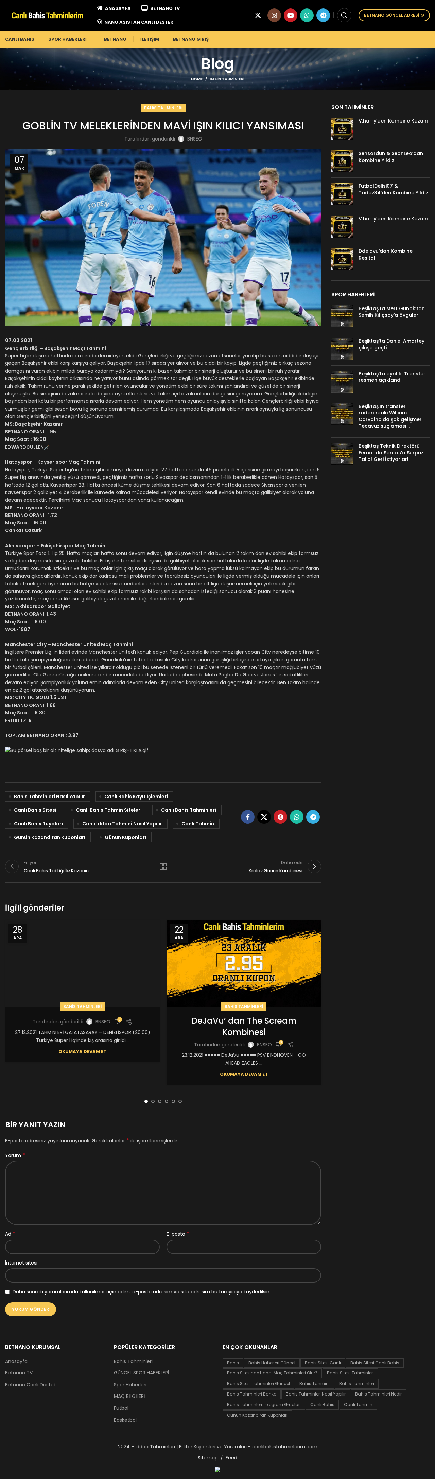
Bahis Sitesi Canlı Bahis (374, 1363)
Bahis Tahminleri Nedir (378, 1394)
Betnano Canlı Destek (30, 1385)
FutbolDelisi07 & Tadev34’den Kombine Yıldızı (394, 189)
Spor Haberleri (130, 1385)
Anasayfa (16, 1361)
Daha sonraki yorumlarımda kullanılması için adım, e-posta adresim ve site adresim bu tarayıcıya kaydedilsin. (142, 1291)
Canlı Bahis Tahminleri (188, 810)
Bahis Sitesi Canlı (323, 1363)
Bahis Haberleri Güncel (271, 1363)
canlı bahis (322, 1404)
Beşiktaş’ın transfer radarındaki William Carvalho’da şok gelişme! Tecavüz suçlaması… (390, 416)
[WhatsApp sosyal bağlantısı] (307, 15)
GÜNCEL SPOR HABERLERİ (141, 1373)
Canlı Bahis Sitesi (35, 810)
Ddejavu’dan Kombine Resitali (386, 254)
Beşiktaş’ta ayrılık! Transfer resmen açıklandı (392, 377)
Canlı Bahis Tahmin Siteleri (109, 810)
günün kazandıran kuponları (49, 837)
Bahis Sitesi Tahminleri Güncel (258, 1383)
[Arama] (344, 15)
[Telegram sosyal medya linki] (323, 15)
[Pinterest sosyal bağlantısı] (280, 817)
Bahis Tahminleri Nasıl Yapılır (49, 796)
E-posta (178, 1234)
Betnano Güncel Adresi (391, 15)
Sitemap (208, 1457)
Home (197, 79)
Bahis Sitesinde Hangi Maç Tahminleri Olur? (272, 1373)
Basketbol (125, 1420)
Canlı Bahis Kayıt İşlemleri (136, 796)
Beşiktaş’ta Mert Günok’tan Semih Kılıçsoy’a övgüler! (392, 312)
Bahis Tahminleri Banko (251, 1394)
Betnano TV (19, 1373)
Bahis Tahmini (314, 1383)
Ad (10, 1234)
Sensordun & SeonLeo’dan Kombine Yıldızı (391, 157)
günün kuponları (125, 837)
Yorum (15, 1155)
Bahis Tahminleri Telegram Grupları (264, 1404)
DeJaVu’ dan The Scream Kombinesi (244, 1026)
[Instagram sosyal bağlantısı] (274, 15)
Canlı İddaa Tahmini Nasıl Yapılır (122, 823)
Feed (231, 1457)
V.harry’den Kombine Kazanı (393, 120)
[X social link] (258, 15)
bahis (233, 1363)
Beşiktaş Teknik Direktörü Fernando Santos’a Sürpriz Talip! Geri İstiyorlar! (391, 453)
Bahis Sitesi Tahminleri (350, 1373)
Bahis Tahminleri (227, 79)
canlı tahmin (197, 823)
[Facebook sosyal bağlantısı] (248, 817)
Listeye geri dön (163, 866)
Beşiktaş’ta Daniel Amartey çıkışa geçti (391, 344)
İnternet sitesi (21, 1262)
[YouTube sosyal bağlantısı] (290, 15)
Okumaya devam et (82, 1051)
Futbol (121, 1408)
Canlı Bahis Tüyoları (38, 823)
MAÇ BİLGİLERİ (129, 1396)
